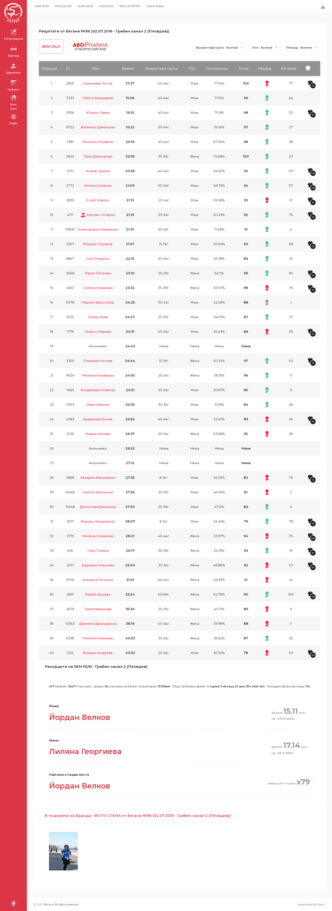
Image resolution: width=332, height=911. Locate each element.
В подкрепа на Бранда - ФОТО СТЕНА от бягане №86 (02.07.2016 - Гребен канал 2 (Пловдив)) (138, 815)
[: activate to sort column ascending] (312, 68)
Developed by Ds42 (311, 904)
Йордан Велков (79, 717)
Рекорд (264, 68)
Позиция (49, 68)
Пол (192, 68)
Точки (243, 68)
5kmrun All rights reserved (61, 904)
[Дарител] (83, 215)
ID (68, 68)
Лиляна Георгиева (85, 751)
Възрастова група (161, 68)
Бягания (288, 68)
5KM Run (51, 46)
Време (128, 68)
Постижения (217, 68)
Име (95, 68)
